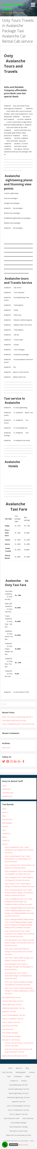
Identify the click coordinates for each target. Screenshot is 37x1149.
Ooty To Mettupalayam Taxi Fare (13, 1015)
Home (4, 809)
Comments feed (7, 793)
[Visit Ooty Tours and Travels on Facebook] (23, 762)
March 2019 (6, 748)
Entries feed (6, 789)
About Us (5, 812)
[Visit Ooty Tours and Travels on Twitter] (3, 762)
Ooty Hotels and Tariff (10, 1026)
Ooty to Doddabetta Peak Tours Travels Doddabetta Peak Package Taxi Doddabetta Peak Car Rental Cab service (18, 901)
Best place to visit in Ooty (11, 1040)
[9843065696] (5, 1144)
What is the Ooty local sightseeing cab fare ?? (17, 717)
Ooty (4, 830)
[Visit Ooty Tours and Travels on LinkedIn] (15, 762)
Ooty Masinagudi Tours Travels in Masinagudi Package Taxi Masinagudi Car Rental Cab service (19, 966)
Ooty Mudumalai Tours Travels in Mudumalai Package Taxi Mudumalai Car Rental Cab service (18, 975)
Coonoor (5, 826)
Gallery (4, 837)
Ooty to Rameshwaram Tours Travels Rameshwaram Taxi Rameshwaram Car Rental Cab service (18, 859)
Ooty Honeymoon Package (11, 1036)
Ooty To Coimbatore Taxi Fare (12, 1019)
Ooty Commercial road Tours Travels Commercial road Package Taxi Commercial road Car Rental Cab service (19, 933)
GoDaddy (25, 1145)
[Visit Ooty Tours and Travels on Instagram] (11, 762)
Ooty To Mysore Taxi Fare (11, 1022)
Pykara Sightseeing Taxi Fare (12, 1005)
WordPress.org (7, 796)
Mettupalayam (7, 823)
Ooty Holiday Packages (10, 1033)
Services (5, 844)
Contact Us (6, 841)
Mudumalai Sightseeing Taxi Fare (13, 1008)
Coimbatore (6, 833)
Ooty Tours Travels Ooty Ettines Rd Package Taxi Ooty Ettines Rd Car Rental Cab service (18, 951)
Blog (3, 816)
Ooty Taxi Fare (7, 819)
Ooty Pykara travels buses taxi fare (14, 720)
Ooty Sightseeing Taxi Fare (11, 997)
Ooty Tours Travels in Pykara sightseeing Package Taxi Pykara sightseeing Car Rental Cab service (19, 990)
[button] (33, 3)
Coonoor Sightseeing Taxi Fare (12, 1001)
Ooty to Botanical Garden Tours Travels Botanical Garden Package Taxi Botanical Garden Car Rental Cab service (19, 892)
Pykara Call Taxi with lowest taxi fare (14, 1056)
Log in (4, 786)
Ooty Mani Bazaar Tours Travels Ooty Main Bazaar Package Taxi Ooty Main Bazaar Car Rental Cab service (19, 942)
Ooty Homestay (7, 1029)
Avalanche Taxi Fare (9, 1012)
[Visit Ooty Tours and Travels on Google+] (19, 762)
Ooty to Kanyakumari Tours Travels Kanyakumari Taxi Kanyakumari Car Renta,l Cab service (19, 850)
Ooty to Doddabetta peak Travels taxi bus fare (18, 724)
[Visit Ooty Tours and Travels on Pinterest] (7, 762)
